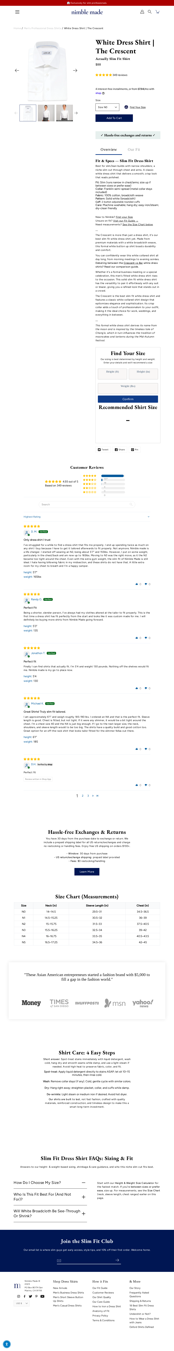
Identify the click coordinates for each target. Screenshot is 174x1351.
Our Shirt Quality (101, 1297)
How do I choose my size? (37, 1182)
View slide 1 (17, 98)
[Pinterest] (36, 1296)
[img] (32, 526)
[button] (150, 12)
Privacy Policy (100, 1315)
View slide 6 (41, 98)
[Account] (142, 11)
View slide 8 (50, 98)
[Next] (75, 70)
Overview (109, 149)
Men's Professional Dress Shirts (42, 28)
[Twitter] (30, 1296)
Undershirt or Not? (140, 1313)
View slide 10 (60, 98)
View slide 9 (55, 98)
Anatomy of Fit (100, 1311)
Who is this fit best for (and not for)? (42, 1197)
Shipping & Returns (140, 1300)
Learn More (87, 871)
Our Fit (134, 149)
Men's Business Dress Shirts (68, 1292)
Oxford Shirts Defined (141, 1327)
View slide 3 (27, 98)
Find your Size (124, 217)
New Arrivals (60, 1288)
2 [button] (82, 795)
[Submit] (117, 1260)
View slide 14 (46, 101)
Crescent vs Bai (133, 262)
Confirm (128, 399)
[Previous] (17, 70)
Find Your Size (138, 107)
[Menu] (17, 11)
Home (17, 28)
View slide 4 (31, 98)
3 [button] (88, 795)
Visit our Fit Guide (124, 220)
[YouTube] (42, 1296)
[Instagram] (18, 1296)
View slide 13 (74, 98)
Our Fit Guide (99, 1288)
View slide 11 (65, 98)
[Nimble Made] (87, 11)
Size (97, 100)
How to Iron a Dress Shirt (106, 1306)
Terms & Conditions (103, 1320)
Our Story (135, 1288)
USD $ (19, 1303)
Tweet (105, 449)
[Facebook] (24, 1296)
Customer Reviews (103, 1292)
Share (122, 449)
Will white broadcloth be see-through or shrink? (47, 1213)
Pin (136, 449)
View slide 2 (22, 98)
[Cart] (157, 11)
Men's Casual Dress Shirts (67, 1305)
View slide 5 (36, 98)
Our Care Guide (101, 1301)
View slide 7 (46, 98)
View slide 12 (69, 98)
